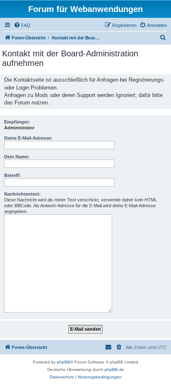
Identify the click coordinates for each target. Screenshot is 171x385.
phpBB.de (114, 369)
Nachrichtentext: (22, 193)
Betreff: (12, 175)
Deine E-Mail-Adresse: (28, 138)
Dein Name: (16, 156)
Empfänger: (17, 121)
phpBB (63, 362)
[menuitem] (22, 25)
